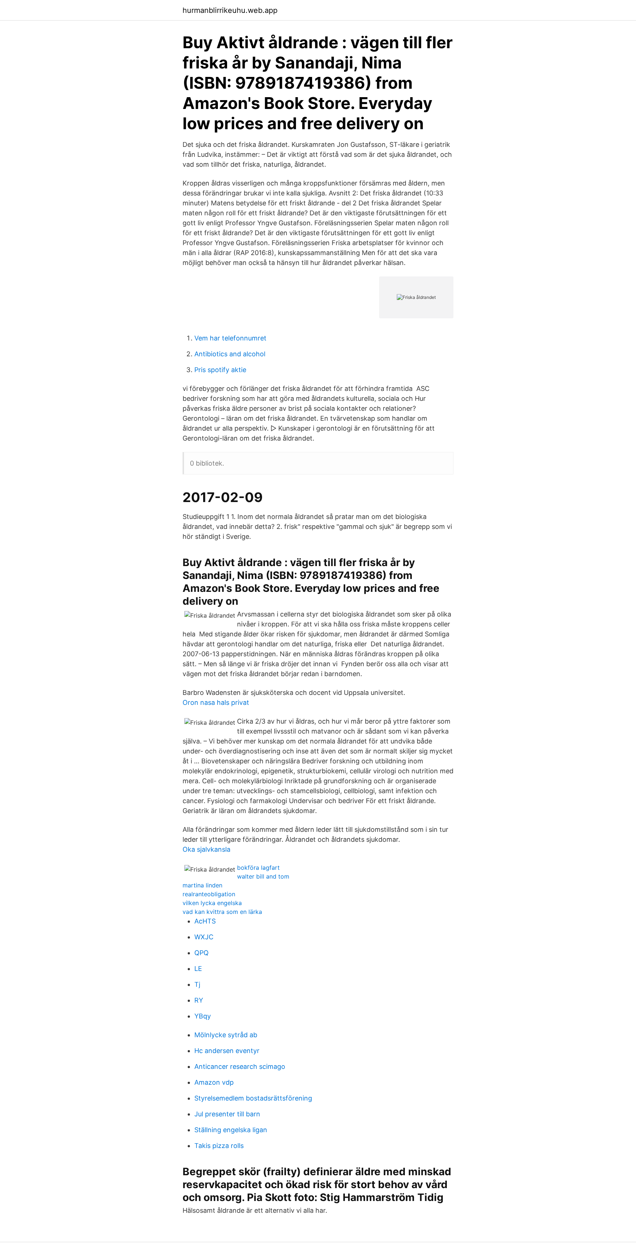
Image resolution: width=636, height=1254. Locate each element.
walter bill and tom (263, 876)
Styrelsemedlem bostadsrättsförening (253, 1098)
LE (198, 968)
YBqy (202, 1016)
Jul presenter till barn (227, 1114)
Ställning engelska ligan (230, 1130)
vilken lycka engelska (212, 903)
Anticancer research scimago (239, 1066)
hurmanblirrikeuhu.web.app (230, 10)
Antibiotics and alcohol (229, 354)
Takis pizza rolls (219, 1145)
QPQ (201, 953)
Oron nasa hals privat (216, 702)
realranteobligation (209, 894)
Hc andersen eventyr (226, 1051)
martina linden (202, 885)
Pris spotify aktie (220, 370)
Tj (197, 984)
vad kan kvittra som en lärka (222, 911)
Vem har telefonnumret (230, 338)
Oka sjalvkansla (206, 849)
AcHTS (205, 921)
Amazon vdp (214, 1082)
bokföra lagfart (258, 867)
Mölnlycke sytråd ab (225, 1035)
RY (198, 1000)
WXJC (203, 937)
